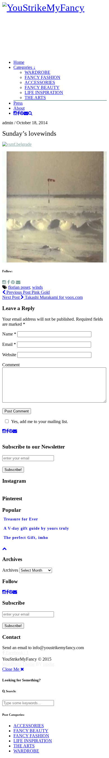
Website (9, 354)
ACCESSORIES (40, 82)
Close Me (11, 669)
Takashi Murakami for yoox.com (42, 297)
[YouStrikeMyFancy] (43, 7)
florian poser (19, 287)
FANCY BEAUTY (42, 87)
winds (37, 287)
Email (9, 344)
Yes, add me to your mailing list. (39, 421)
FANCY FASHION (42, 77)
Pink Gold (27, 292)
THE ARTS (35, 97)
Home (18, 62)
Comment (11, 364)
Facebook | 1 (17, 652)
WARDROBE (37, 72)
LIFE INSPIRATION (44, 92)
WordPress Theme (18, 664)
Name (9, 334)
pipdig (48, 664)
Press (18, 103)
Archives (10, 570)
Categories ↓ (24, 67)
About (19, 108)
